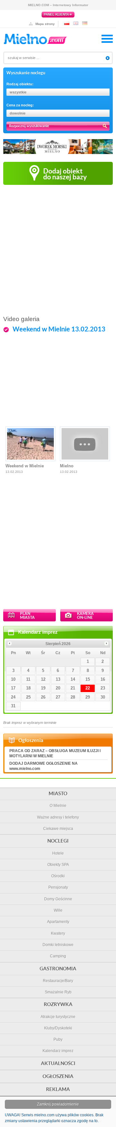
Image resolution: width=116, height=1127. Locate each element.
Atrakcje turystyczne (58, 1016)
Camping (58, 956)
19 (43, 688)
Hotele (58, 853)
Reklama (58, 1089)
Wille (58, 910)
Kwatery (58, 933)
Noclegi (58, 841)
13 (58, 679)
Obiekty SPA (58, 864)
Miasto (58, 793)
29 (87, 697)
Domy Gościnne (58, 899)
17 (13, 688)
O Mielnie (58, 805)
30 (103, 697)
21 (73, 688)
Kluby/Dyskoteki (58, 1028)
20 (58, 688)
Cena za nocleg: (20, 105)
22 (87, 688)
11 (28, 679)
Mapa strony (45, 24)
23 (103, 688)
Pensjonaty (58, 887)
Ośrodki (58, 876)
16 (103, 679)
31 (13, 705)
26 (43, 697)
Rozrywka (58, 1004)
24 (13, 697)
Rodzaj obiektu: (20, 84)
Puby (58, 1039)
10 (13, 679)
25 (28, 697)
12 (43, 679)
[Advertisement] (58, 249)
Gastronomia (58, 968)
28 (73, 697)
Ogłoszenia (58, 1076)
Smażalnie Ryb (58, 992)
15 (87, 679)
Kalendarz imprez (38, 632)
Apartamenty (58, 921)
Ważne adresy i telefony (58, 817)
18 (28, 688)
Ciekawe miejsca (58, 828)
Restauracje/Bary (58, 980)
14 (73, 679)
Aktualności (58, 1063)
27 (58, 697)
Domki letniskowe (58, 944)
